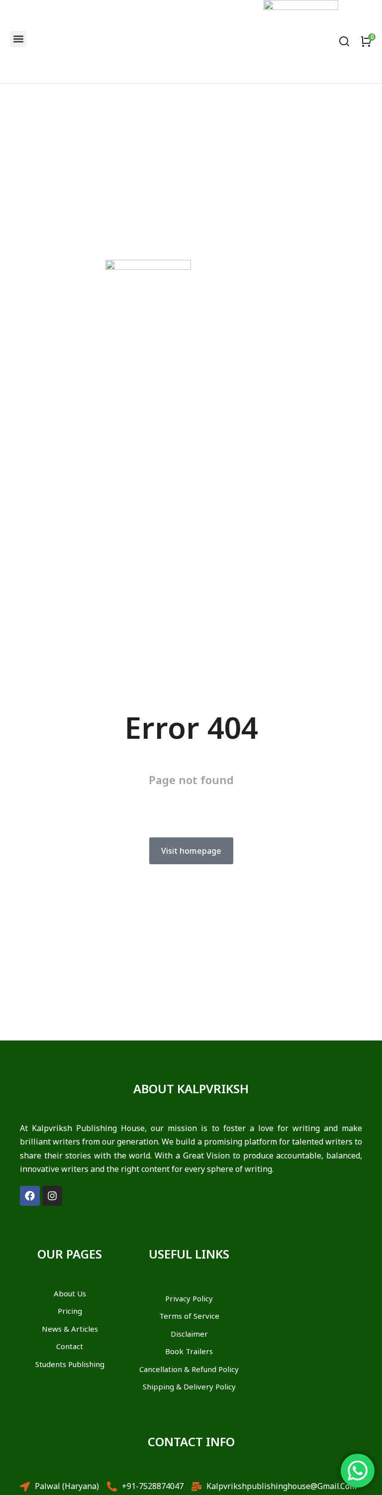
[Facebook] (30, 1196)
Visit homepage (191, 850)
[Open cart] (366, 41)
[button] (18, 39)
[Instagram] (52, 1196)
